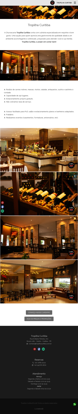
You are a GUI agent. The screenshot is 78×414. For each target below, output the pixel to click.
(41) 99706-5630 (40, 365)
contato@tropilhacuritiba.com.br (40, 344)
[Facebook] (39, 349)
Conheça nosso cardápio (39, 312)
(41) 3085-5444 (40, 363)
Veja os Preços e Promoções (39, 319)
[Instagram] (34, 349)
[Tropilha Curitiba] (39, 149)
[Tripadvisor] (43, 349)
